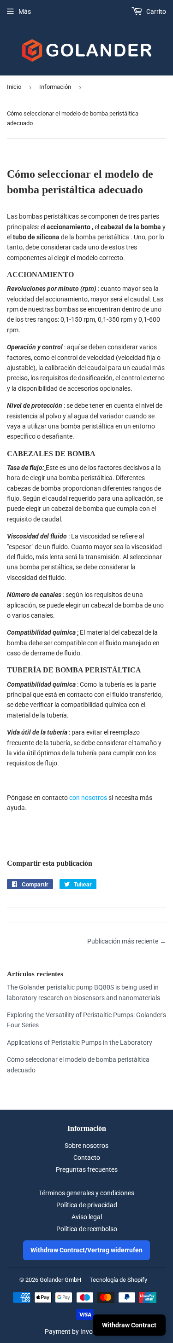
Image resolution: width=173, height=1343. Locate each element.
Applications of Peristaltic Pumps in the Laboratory (79, 1042)
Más (24, 11)
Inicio (14, 86)
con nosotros (88, 797)
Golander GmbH (60, 1279)
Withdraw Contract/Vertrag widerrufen (86, 1250)
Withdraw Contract (129, 1325)
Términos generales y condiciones (86, 1193)
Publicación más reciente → (126, 941)
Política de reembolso (86, 1229)
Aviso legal (87, 1217)
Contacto (86, 1157)
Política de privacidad (86, 1205)
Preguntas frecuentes (87, 1169)
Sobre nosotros (86, 1145)
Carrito (155, 11)
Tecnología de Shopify (118, 1279)
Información (55, 86)
